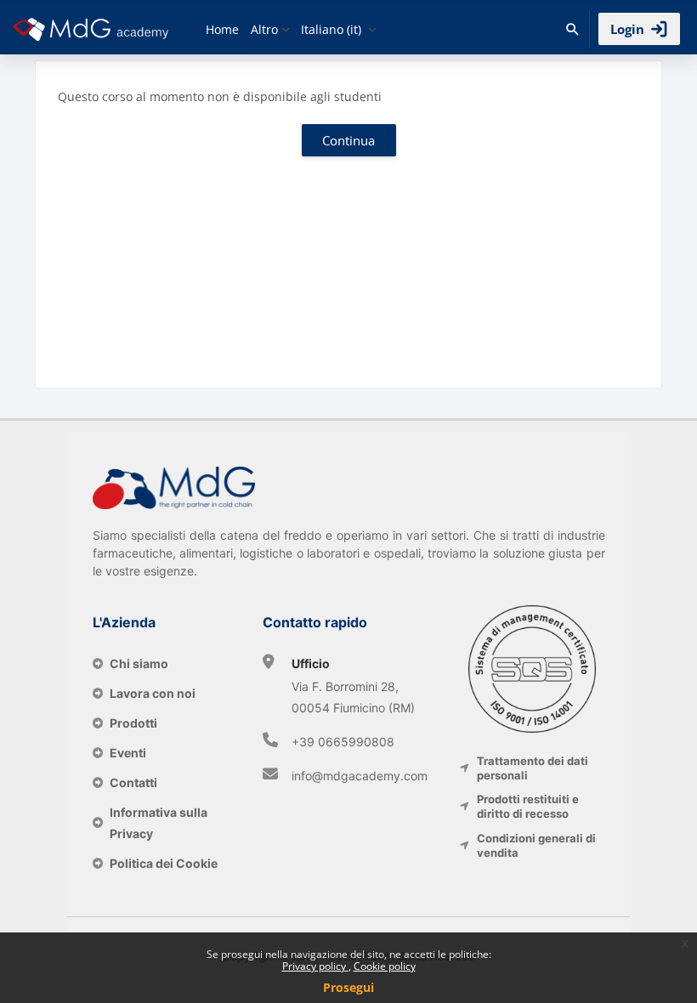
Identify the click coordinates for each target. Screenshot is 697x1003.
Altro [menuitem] (264, 29)
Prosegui (348, 987)
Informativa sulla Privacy (158, 823)
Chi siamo (139, 663)
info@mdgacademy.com (360, 775)
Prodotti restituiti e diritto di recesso (528, 806)
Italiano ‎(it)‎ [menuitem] (331, 29)
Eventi (128, 752)
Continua (348, 140)
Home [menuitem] (222, 29)
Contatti (133, 782)
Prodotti (133, 723)
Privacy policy (315, 966)
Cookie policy (385, 966)
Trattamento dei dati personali (532, 768)
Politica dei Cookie (164, 863)
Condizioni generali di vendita (536, 845)
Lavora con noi (153, 693)
